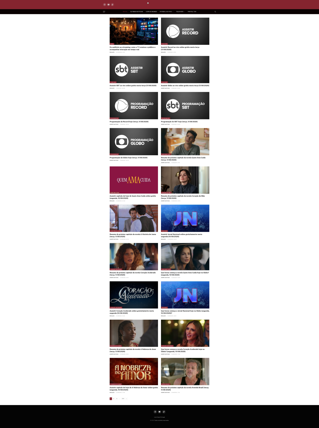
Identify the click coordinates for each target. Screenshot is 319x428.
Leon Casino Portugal (159, 417)
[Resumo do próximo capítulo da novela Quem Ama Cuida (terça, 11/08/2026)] (185, 141)
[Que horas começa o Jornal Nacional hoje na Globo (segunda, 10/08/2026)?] (185, 295)
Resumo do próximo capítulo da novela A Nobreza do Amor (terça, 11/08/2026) (133, 350)
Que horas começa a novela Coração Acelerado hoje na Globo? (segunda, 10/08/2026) (182, 350)
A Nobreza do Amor (115, 345)
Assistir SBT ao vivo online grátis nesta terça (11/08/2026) (133, 86)
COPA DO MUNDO (151, 11)
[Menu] (104, 12)
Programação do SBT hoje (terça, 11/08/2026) (179, 122)
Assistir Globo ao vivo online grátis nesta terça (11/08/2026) (185, 86)
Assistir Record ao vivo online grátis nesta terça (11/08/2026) (180, 48)
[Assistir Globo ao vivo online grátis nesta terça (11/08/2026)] (185, 69)
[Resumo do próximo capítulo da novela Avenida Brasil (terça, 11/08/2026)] (185, 371)
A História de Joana (115, 231)
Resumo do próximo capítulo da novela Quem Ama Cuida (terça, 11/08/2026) (183, 159)
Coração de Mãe (166, 192)
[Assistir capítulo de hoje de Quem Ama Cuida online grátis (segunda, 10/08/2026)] (134, 180)
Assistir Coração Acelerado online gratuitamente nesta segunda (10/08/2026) (132, 312)
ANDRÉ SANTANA (165, 88)
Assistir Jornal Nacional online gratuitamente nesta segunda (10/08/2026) (181, 235)
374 (123, 398)
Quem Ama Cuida (166, 154)
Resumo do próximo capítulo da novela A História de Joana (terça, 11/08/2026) (133, 235)
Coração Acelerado (116, 269)
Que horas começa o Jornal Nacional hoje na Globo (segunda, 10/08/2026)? (185, 312)
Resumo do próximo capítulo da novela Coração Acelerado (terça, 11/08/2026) (133, 274)
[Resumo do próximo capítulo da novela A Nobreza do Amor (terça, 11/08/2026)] (134, 333)
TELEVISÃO (180, 11)
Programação (114, 118)
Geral (112, 43)
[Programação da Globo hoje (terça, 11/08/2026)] (134, 141)
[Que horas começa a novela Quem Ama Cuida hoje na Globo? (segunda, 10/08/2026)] (185, 256)
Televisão (164, 307)
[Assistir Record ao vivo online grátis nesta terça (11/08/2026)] (185, 31)
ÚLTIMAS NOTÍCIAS (136, 11)
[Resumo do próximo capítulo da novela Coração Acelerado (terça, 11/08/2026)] (134, 256)
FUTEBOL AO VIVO (166, 11)
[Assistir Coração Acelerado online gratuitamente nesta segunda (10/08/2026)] (134, 295)
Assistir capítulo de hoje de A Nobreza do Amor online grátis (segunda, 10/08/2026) (134, 389)
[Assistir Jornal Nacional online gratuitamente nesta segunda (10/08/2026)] (185, 218)
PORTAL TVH (192, 11)
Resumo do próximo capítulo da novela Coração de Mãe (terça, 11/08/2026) (183, 197)
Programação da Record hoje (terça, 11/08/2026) (129, 122)
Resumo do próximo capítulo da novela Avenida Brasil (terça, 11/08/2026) (185, 389)
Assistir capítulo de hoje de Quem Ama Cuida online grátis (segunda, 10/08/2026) (133, 197)
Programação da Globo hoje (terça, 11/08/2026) (128, 158)
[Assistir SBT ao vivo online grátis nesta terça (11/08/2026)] (134, 69)
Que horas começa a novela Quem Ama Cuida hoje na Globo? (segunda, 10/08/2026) (185, 274)
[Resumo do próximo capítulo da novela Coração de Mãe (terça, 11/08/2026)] (185, 180)
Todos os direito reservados (161, 420)
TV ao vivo (164, 43)
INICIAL (125, 11)
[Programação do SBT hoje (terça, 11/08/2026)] (185, 105)
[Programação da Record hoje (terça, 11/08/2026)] (134, 105)
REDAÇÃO (112, 52)
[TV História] (159, 4)
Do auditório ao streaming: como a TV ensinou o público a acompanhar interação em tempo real (132, 48)
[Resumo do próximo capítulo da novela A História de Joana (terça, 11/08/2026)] (134, 218)
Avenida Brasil (166, 384)
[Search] (215, 12)
